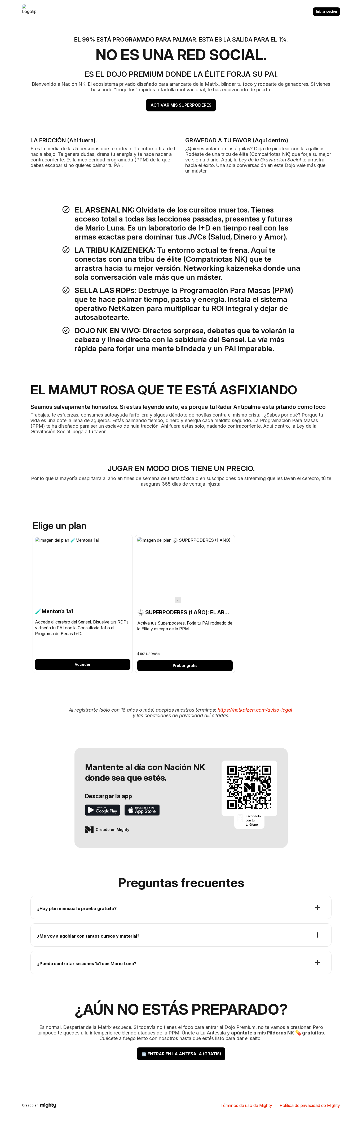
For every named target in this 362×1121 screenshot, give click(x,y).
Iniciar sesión (326, 11)
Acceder (83, 664)
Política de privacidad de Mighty (310, 1105)
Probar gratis (185, 665)
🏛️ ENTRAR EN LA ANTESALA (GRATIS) (181, 1053)
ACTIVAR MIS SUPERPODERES (181, 105)
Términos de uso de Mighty (246, 1105)
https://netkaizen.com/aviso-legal (255, 710)
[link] (82, 603)
